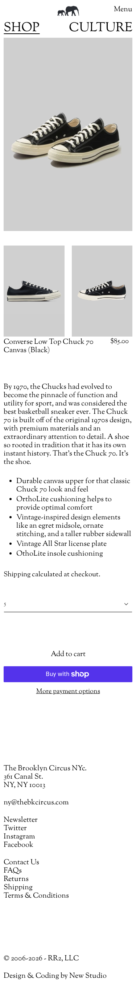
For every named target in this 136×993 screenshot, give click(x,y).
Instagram (19, 837)
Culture (100, 28)
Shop (22, 28)
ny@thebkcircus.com (36, 803)
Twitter (15, 828)
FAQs (13, 871)
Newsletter (21, 820)
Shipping (17, 575)
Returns (16, 879)
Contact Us (21, 862)
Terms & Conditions (36, 896)
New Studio (88, 976)
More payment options (68, 692)
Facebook (18, 845)
